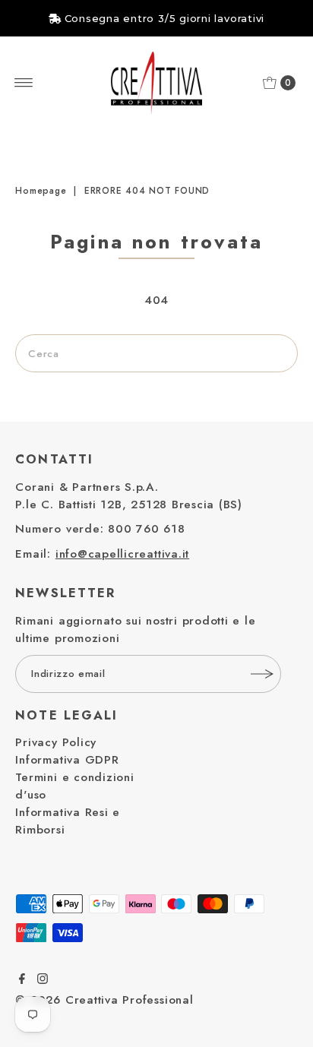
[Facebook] (22, 980)
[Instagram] (42, 980)
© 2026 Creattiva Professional (104, 1000)
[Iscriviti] (262, 674)
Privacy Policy (55, 742)
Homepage (40, 191)
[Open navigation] (24, 83)
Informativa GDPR (67, 759)
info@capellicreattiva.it (122, 554)
